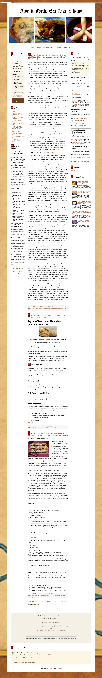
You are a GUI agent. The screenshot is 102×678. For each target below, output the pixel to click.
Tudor (62, 308)
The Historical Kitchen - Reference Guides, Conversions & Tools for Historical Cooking (81, 212)
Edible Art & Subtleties (77, 139)
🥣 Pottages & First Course (78, 120)
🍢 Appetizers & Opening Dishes (79, 118)
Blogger (60, 668)
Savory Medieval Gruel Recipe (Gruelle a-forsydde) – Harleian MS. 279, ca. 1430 (84, 202)
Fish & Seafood (41, 427)
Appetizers (73, 161)
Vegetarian (30, 309)
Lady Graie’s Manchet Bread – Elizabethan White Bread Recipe (84, 192)
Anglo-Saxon (80, 163)
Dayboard (37, 595)
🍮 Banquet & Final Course (78, 123)
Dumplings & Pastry (43, 595)
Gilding (73, 136)
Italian (49, 595)
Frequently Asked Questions (18, 133)
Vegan (65, 308)
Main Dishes (86, 161)
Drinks (76, 163)
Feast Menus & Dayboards (52, 47)
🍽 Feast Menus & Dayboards (79, 90)
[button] (38, 449)
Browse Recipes (15, 134)
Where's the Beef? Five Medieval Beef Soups (24, 660)
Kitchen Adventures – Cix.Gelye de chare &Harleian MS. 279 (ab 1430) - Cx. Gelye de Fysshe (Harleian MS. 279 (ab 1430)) (48, 57)
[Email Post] (46, 306)
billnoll (50, 668)
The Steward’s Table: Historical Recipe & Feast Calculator (17, 141)
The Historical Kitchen (41, 47)
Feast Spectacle (38, 308)
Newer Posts (31, 601)
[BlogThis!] (49, 306)
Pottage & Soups (79, 161)
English (33, 308)
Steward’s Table (69, 47)
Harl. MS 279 (62, 47)
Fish (36, 427)
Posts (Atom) (37, 604)
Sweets (72, 163)
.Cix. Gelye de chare (33, 164)
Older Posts (65, 601)
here (33, 100)
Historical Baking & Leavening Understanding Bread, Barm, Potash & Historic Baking (17, 128)
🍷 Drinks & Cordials (77, 127)
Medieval (86, 163)
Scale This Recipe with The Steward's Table (24, 657)
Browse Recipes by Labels (84, 157)
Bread (33, 595)
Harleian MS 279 (46, 308)
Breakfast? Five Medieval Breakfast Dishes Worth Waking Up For (82, 182)
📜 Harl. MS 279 (76, 94)
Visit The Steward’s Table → (18, 100)
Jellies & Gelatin (53, 308)
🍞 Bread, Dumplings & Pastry (79, 125)
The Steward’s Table (62, 630)
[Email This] (48, 306)
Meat (46, 427)
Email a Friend (47, 630)
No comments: (41, 306)
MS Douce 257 (53, 152)
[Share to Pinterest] (52, 306)
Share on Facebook (40, 630)
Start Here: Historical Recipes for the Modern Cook (17, 114)
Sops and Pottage (54, 427)
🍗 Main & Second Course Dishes (79, 122)
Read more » (31, 422)
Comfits (74, 133)
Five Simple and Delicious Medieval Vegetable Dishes (83, 221)
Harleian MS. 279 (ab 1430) (18, 131)
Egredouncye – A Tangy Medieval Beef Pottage (24, 662)
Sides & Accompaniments (56, 595)
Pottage (59, 308)
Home (48, 601)
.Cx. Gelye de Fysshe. (34, 263)
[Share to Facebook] (51, 306)
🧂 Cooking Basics (76, 104)
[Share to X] (50, 306)
